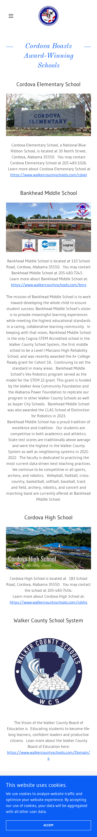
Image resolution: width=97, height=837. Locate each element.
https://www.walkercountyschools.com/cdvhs (48, 602)
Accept (48, 825)
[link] (48, 16)
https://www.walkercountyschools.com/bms (48, 284)
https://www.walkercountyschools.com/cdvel (48, 174)
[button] (12, 16)
